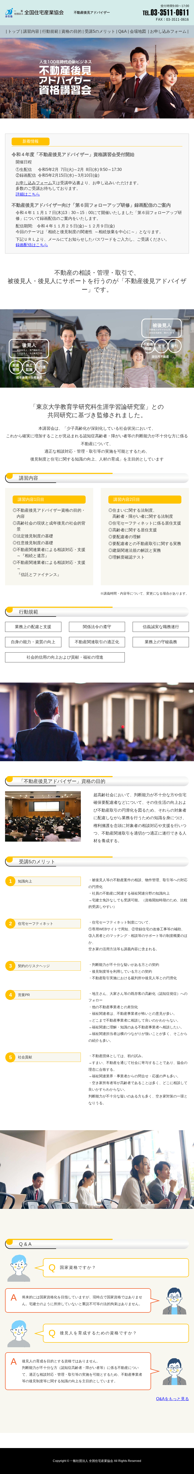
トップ (14, 31)
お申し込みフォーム (168, 31)
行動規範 (50, 31)
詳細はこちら (28, 194)
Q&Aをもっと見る (172, 1399)
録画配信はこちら (32, 245)
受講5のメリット (100, 31)
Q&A (122, 31)
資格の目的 (71, 31)
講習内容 (31, 31)
